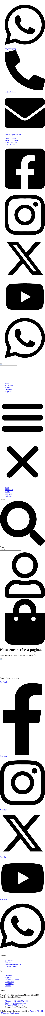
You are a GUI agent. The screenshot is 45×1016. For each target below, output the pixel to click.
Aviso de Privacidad (37, 1011)
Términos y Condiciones (10, 1013)
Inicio (7, 383)
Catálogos (8, 389)
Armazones (9, 385)
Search (2, 500)
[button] (22, 439)
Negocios (8, 391)
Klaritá (7, 387)
